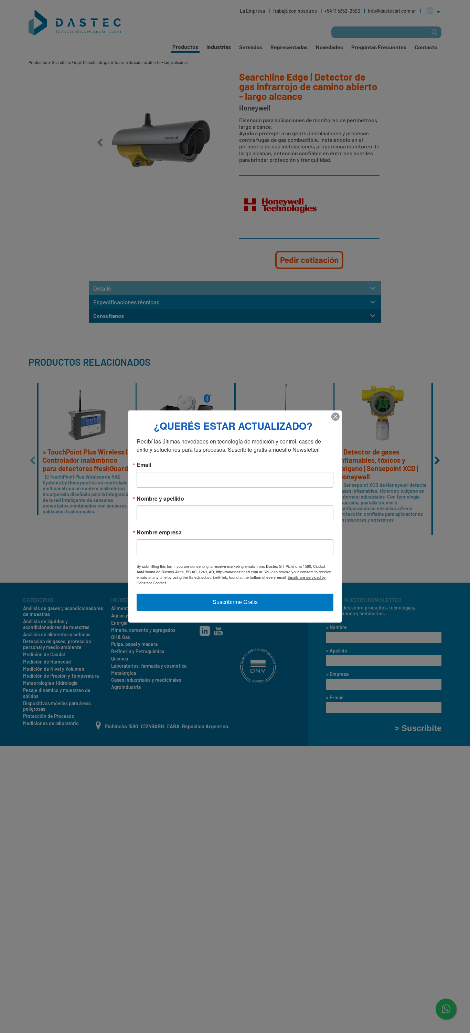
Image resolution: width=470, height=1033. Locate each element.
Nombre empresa (159, 532)
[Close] (335, 417)
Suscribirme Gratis (235, 602)
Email (144, 465)
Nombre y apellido (160, 498)
